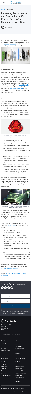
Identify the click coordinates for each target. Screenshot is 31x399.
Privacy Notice (21, 313)
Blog (2, 370)
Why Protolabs (18, 346)
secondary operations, (19, 273)
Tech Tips (3, 9)
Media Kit (17, 361)
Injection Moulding (5, 343)
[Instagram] (12, 288)
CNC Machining (4, 346)
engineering (4, 275)
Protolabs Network (5, 350)
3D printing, (9, 273)
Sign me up (15, 305)
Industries (3, 373)
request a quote (11, 225)
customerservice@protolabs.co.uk (10, 268)
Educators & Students (6, 375)
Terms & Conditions (19, 377)
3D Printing (3, 348)
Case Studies (4, 361)
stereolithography (24, 85)
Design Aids (3, 368)
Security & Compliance (20, 373)
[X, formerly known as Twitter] (5, 288)
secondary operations (10, 44)
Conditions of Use (19, 370)
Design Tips (3, 364)
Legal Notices (18, 368)
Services (4, 341)
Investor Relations (19, 348)
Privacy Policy (18, 375)
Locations (17, 353)
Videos (17, 364)
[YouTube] (8, 288)
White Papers (4, 366)
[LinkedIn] (2, 288)
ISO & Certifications (19, 366)
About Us (17, 344)
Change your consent (19, 388)
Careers (17, 350)
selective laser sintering (16, 88)
